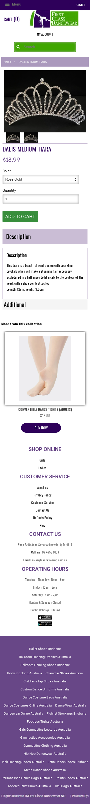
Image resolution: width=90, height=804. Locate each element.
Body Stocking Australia (24, 673)
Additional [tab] (15, 304)
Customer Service (42, 502)
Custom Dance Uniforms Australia (45, 689)
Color (6, 171)
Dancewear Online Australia (23, 713)
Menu (16, 4)
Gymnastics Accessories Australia (45, 737)
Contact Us (43, 510)
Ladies (42, 467)
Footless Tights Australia (45, 721)
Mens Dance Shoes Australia (45, 770)
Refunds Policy (42, 517)
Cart (80, 5)
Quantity (9, 190)
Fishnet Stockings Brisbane (66, 713)
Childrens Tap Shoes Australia (45, 681)
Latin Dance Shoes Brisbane (68, 762)
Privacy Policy (42, 494)
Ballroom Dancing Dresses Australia (45, 657)
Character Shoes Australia (64, 673)
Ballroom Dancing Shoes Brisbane (45, 665)
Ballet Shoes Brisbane (45, 649)
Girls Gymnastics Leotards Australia (45, 729)
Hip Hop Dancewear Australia (45, 754)
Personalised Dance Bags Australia (27, 778)
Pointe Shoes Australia (72, 778)
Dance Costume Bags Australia (45, 697)
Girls (43, 460)
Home (7, 62)
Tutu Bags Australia (68, 786)
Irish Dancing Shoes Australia (23, 762)
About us (42, 487)
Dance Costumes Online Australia (28, 705)
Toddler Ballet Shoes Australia (29, 786)
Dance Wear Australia (70, 705)
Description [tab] (18, 236)
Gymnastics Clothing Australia (45, 745)
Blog (42, 525)
